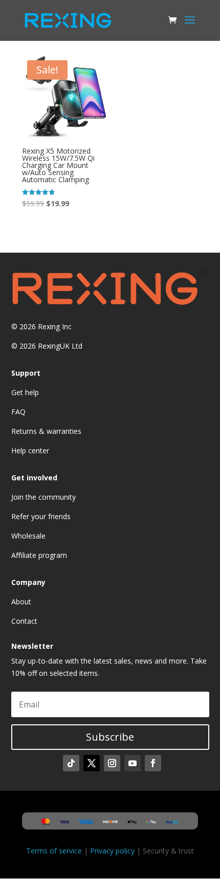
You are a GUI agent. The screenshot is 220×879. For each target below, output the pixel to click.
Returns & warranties (46, 431)
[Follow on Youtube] (132, 763)
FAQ (18, 412)
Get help (25, 392)
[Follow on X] (91, 763)
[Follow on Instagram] (112, 763)
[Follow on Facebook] (153, 763)
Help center (30, 450)
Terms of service (54, 851)
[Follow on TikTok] (71, 763)
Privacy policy (112, 851)
